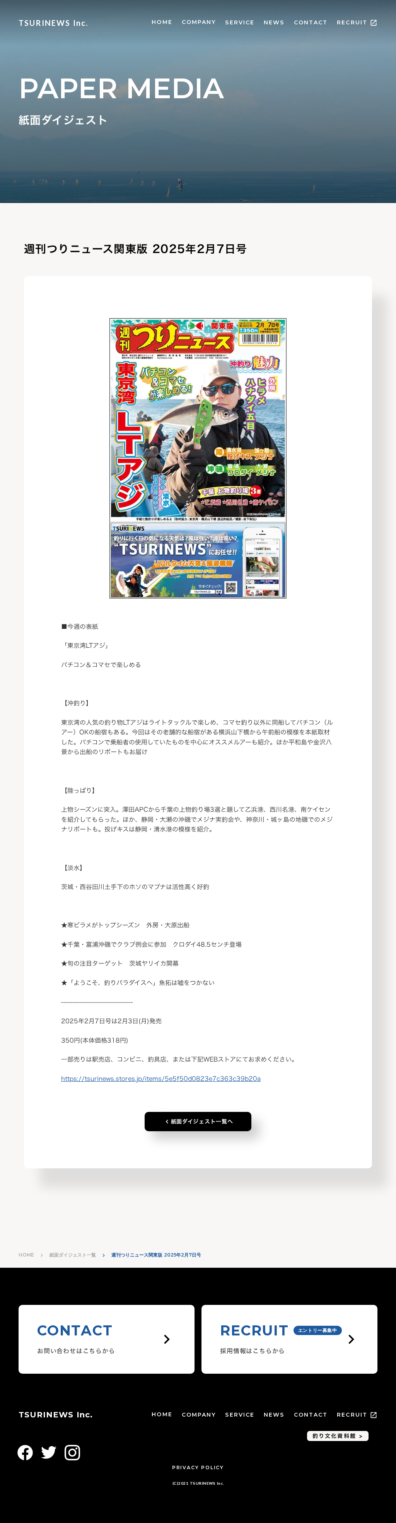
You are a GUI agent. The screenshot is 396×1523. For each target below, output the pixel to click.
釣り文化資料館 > (337, 1436)
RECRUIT (352, 22)
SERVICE (239, 22)
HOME (162, 22)
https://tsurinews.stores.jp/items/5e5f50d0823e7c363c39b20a (161, 1078)
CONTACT (311, 22)
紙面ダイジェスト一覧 (73, 1255)
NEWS (274, 22)
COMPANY (199, 22)
